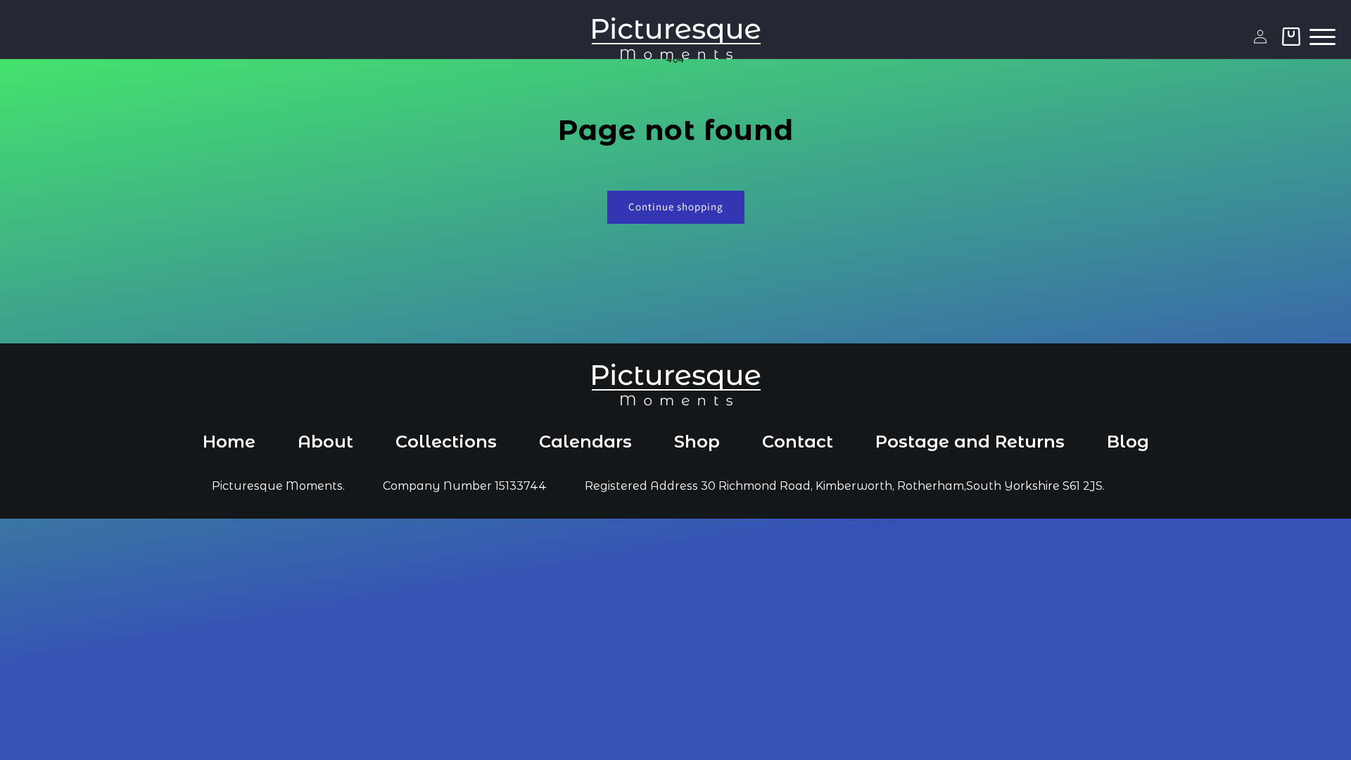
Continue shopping (675, 206)
